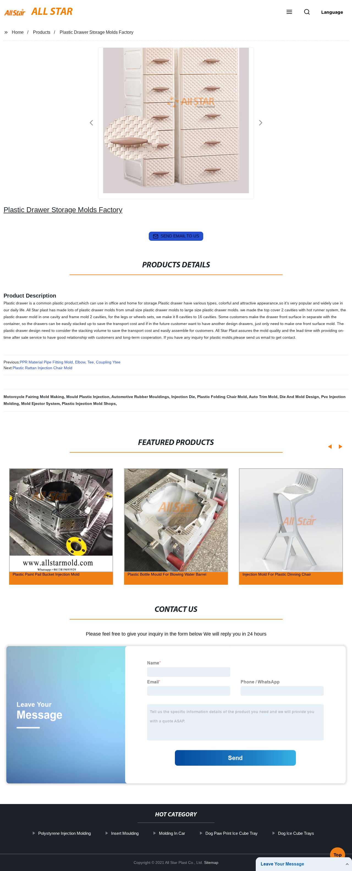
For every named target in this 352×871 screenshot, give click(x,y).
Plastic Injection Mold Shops (89, 403)
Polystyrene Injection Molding (64, 833)
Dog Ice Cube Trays (296, 833)
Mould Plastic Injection (87, 396)
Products (41, 32)
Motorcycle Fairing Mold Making (34, 396)
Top (338, 855)
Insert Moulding (124, 833)
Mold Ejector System (40, 403)
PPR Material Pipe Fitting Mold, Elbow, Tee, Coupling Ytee (70, 362)
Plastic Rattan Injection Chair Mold (42, 368)
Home (18, 32)
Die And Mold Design (299, 396)
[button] (289, 12)
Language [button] (332, 12)
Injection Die (183, 396)
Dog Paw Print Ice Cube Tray (231, 833)
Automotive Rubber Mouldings (140, 396)
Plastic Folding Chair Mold (222, 396)
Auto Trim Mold (263, 396)
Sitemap (211, 862)
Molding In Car (172, 833)
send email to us (180, 236)
